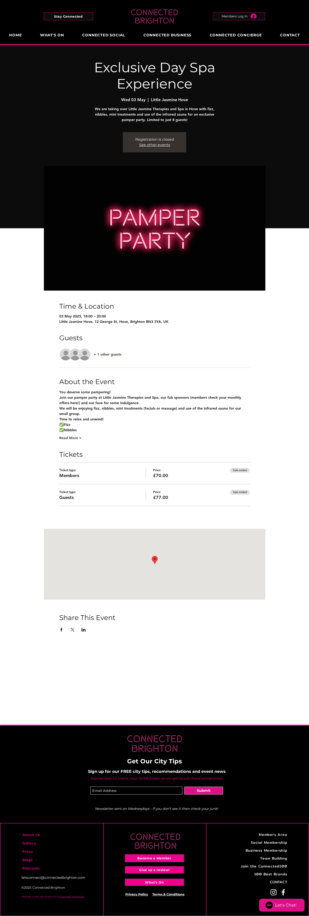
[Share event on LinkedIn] (83, 630)
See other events (154, 145)
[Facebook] (283, 892)
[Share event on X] (72, 630)
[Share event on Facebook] (61, 630)
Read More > (70, 438)
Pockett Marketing (72, 896)
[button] (68, 16)
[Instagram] (273, 892)
